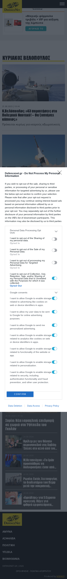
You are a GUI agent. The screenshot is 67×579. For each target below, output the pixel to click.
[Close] (61, 174)
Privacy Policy (52, 405)
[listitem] (33, 231)
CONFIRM (20, 394)
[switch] (54, 239)
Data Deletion (15, 405)
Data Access (33, 405)
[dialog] (33, 289)
